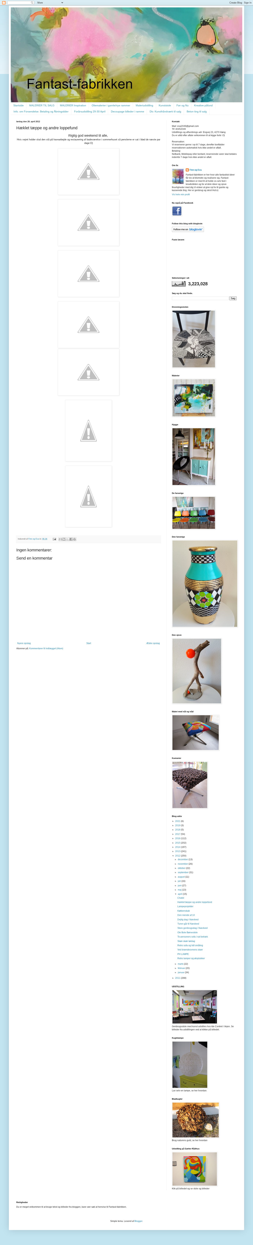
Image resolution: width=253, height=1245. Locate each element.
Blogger (138, 1221)
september (183, 872)
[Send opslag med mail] (54, 539)
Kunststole (165, 105)
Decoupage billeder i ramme (127, 111)
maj (180, 889)
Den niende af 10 (186, 915)
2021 (178, 821)
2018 (178, 829)
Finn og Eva (195, 170)
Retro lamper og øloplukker (191, 958)
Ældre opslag (153, 643)
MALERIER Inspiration (73, 105)
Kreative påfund (203, 105)
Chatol (180, 898)
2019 (178, 825)
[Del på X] (67, 539)
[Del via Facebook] (71, 539)
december (183, 859)
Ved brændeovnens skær (190, 949)
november (183, 864)
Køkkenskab (183, 911)
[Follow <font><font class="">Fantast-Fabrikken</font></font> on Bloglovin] (188, 231)
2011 (178, 978)
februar (182, 968)
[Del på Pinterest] (74, 539)
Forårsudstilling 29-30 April (89, 111)
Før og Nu (183, 105)
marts (181, 964)
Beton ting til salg (197, 111)
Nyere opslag (24, 643)
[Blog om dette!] (64, 539)
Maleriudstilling (144, 105)
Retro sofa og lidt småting (190, 945)
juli (179, 881)
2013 (178, 851)
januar (181, 972)
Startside (18, 105)
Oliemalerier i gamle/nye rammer (111, 105)
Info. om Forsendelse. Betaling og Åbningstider (41, 111)
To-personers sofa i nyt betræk (192, 936)
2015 (178, 843)
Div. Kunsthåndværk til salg (165, 111)
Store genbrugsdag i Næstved (192, 928)
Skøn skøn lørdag (186, 941)
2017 (178, 834)
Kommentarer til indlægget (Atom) (46, 648)
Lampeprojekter (185, 906)
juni (180, 885)
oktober (182, 868)
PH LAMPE (183, 954)
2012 (178, 855)
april (180, 894)
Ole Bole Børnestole (187, 932)
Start (88, 643)
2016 (178, 838)
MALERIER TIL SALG (41, 105)
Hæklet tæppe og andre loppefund (194, 902)
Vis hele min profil (181, 194)
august (181, 877)
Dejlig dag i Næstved (188, 919)
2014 (178, 847)
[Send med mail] (60, 539)
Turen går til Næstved (188, 924)
